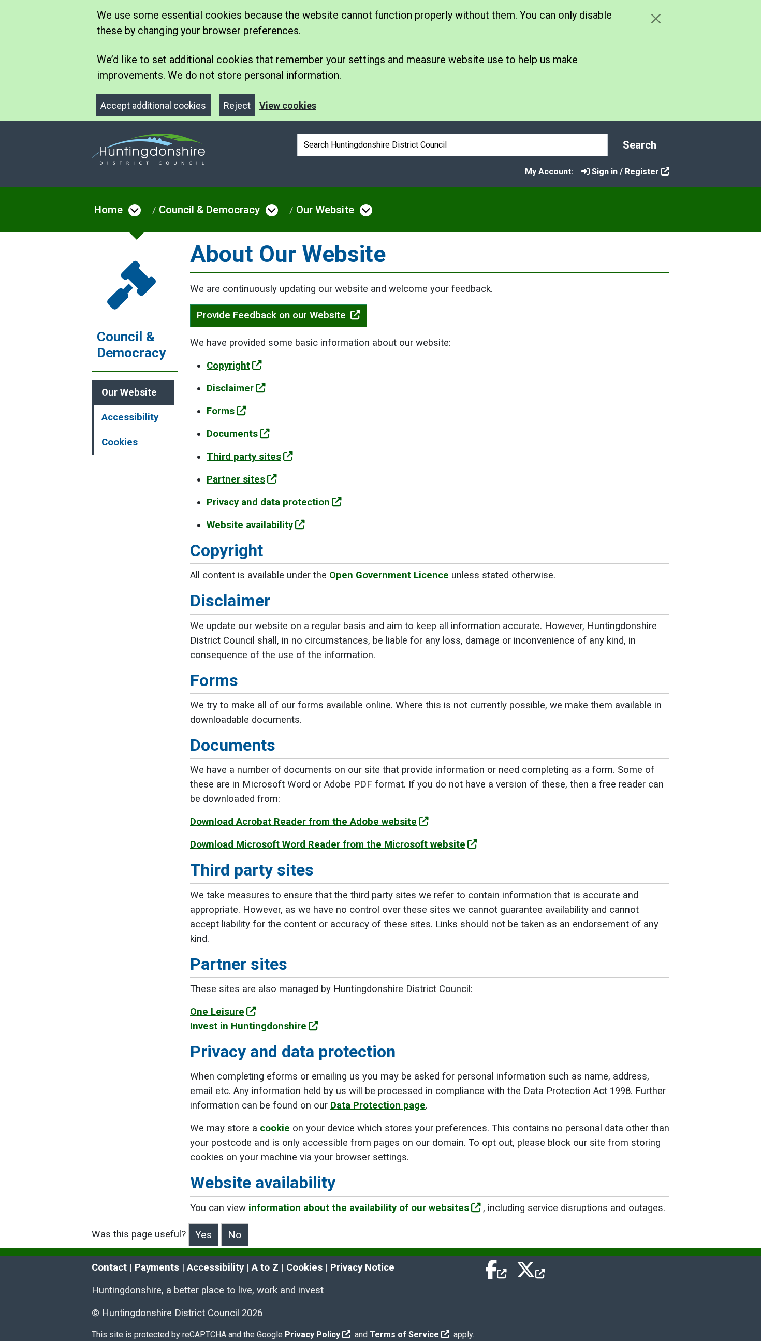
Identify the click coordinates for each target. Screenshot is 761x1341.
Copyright (228, 365)
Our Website (325, 209)
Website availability (250, 525)
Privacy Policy (312, 1334)
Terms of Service (404, 1334)
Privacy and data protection (268, 502)
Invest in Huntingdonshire (248, 1026)
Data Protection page (378, 1105)
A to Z (265, 1267)
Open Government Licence (389, 575)
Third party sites (244, 456)
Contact (109, 1267)
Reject (237, 105)
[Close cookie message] (655, 18)
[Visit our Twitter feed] (530, 1267)
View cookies (287, 105)
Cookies (119, 442)
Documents (232, 434)
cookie (276, 1128)
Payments (157, 1267)
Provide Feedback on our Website (272, 315)
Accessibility (129, 417)
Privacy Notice (362, 1267)
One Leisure (217, 1011)
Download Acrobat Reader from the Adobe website (303, 821)
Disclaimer (230, 388)
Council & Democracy (209, 209)
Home (108, 209)
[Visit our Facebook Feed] (496, 1267)
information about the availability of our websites (358, 1208)
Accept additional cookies (153, 105)
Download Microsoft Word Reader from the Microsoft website (327, 844)
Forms (221, 411)
